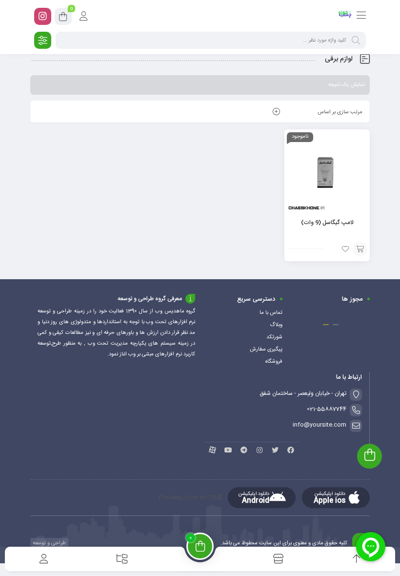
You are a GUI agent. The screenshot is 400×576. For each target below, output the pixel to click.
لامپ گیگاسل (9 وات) (327, 222)
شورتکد (274, 337)
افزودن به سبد (360, 249)
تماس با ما (271, 313)
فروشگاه (273, 361)
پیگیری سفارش (266, 349)
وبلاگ (276, 325)
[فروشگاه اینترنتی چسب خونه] (345, 16)
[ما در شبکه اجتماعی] (42, 16)
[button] (336, 324)
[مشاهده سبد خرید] (63, 18)
